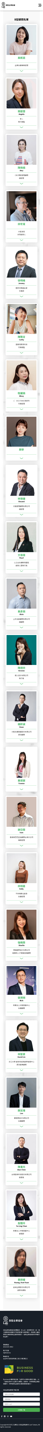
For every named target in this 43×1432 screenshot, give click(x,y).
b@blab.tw (7, 1353)
